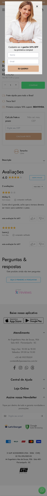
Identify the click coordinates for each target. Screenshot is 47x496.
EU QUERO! (23, 69)
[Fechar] (37, 6)
